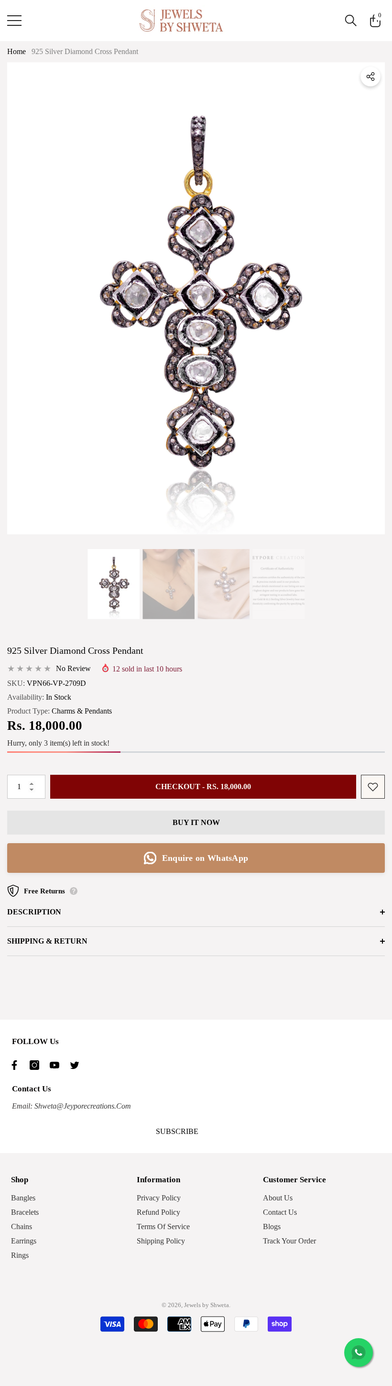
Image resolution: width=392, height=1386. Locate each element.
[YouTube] (57, 1065)
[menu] (14, 20)
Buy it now (196, 822)
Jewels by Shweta (206, 1305)
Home (16, 51)
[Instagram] (37, 1065)
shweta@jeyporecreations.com (82, 1106)
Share (370, 76)
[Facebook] (17, 1065)
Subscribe (177, 1131)
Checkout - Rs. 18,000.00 (203, 786)
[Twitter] (77, 1065)
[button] (351, 20)
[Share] (370, 76)
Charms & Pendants (82, 711)
